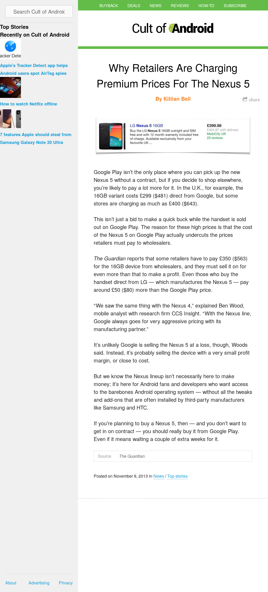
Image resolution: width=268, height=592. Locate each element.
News (155, 5)
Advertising (39, 583)
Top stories (177, 476)
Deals (133, 5)
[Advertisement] (127, 541)
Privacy (66, 583)
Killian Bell (177, 98)
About (10, 583)
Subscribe (235, 5)
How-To (206, 5)
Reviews (180, 5)
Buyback (108, 5)
